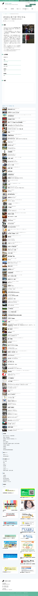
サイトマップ (12, 592)
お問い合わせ (23, 0)
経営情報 (4, 433)
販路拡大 (4, 440)
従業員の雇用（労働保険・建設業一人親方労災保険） (11, 443)
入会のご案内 (32, 0)
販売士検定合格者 (6, 478)
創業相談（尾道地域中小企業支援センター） (10, 438)
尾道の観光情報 (5, 456)
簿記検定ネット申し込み (7, 481)
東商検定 (4, 476)
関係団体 (4, 484)
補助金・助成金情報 (6, 437)
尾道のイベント (5, 454)
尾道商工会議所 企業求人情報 (8, 470)
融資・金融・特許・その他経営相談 (8, 435)
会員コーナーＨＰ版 (8, 13)
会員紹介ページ (5, 468)
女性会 (4, 464)
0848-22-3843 (6, 61)
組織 (4, 462)
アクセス (4, 467)
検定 (4, 473)
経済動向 (4, 446)
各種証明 (4, 448)
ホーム (4, 13)
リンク (4, 486)
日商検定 (4, 475)
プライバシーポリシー (19, 592)
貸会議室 (4, 465)
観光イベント (5, 452)
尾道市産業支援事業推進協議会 (8, 449)
